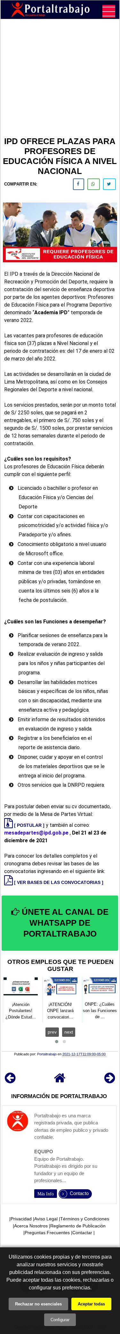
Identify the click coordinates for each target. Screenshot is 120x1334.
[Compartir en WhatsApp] (93, 184)
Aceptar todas (91, 1304)
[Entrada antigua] (109, 1080)
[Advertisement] (60, 79)
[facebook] (78, 184)
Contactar (82, 1232)
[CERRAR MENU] (108, 11)
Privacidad (21, 1218)
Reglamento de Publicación (78, 1225)
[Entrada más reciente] (10, 1080)
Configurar (60, 1319)
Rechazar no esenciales (38, 1304)
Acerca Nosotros (31, 1225)
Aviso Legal (46, 1218)
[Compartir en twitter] (109, 184)
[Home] (60, 1080)
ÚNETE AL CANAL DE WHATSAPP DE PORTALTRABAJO (64, 923)
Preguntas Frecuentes (47, 1232)
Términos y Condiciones (84, 1218)
